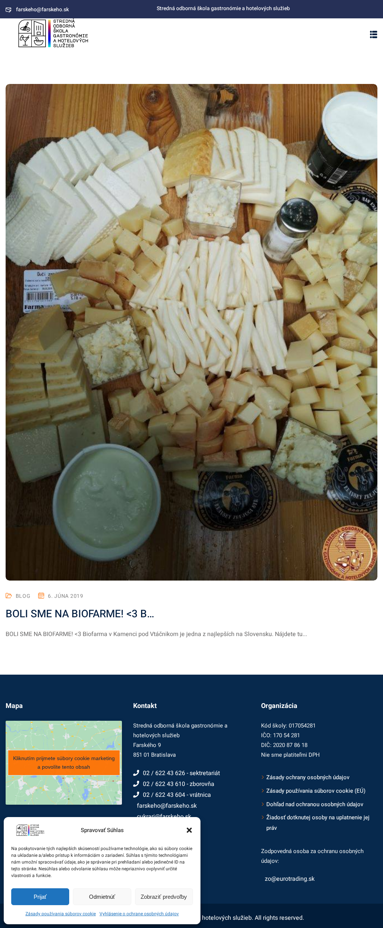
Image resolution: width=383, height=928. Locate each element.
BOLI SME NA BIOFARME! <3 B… (80, 614)
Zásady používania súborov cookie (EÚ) (315, 791)
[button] (189, 830)
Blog (23, 596)
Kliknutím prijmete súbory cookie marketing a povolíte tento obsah (64, 762)
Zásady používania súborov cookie (60, 913)
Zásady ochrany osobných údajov (307, 777)
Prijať (40, 897)
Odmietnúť (102, 897)
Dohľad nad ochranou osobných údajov (314, 804)
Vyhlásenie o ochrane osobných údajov (139, 913)
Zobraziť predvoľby (164, 897)
